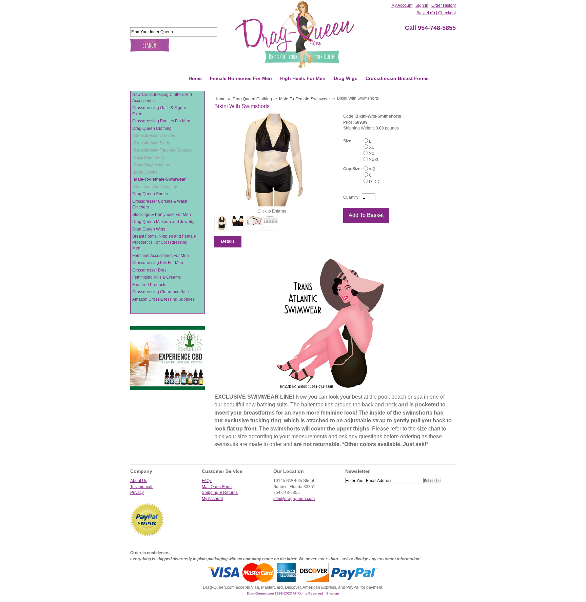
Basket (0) (425, 13)
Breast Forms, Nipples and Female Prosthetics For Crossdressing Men (164, 242)
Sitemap (332, 593)
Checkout (447, 13)
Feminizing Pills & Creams (156, 277)
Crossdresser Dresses (154, 135)
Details (228, 241)
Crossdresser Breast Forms (397, 78)
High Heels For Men (303, 78)
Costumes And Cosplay (155, 186)
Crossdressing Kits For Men (157, 262)
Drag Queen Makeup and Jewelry (163, 221)
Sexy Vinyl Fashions (152, 164)
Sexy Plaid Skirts (149, 157)
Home (195, 78)
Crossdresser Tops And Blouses (163, 150)
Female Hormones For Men (241, 78)
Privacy (137, 492)
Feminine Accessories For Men (160, 255)
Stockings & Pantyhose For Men (161, 214)
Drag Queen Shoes (150, 194)
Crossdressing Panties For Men (161, 121)
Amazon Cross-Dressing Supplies (163, 299)
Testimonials (141, 486)
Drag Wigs (345, 78)
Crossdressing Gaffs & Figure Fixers (159, 110)
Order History (443, 5)
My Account (401, 5)
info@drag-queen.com (294, 498)
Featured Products (149, 284)
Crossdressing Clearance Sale (160, 291)
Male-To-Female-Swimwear (160, 179)
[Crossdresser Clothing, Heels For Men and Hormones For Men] (294, 34)
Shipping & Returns (220, 492)
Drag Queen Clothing (152, 128)
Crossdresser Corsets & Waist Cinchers (159, 204)
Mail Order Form (217, 486)
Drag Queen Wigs (148, 229)
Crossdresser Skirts (152, 143)
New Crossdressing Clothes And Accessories (162, 97)
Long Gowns (145, 172)
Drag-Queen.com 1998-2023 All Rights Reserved (285, 593)
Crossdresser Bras (149, 270)
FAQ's (207, 480)
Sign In (421, 5)
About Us (138, 480)
